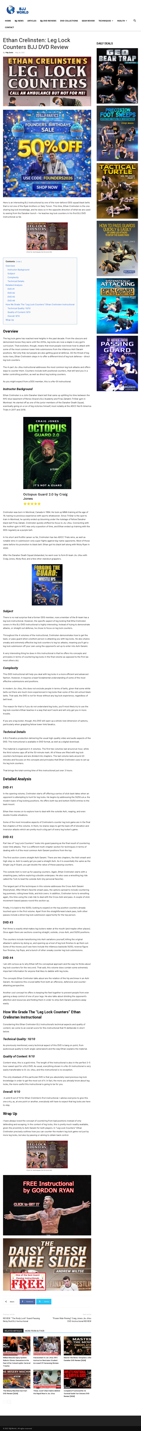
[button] (134, 21)
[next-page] (9, 1401)
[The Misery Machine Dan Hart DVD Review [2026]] (16, 1379)
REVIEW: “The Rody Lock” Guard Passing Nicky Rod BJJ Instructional (21, 1319)
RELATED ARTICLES (13, 1331)
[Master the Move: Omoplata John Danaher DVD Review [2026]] (77, 1346)
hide (18, 262)
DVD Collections (69, 20)
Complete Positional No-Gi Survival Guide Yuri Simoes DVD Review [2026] (76, 1393)
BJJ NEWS (19, 20)
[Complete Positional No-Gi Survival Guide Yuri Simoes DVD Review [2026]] (77, 1379)
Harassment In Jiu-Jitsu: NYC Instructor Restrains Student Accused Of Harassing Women (46, 1360)
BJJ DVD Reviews (48, 20)
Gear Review (88, 20)
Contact (9, 27)
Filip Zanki (9, 52)
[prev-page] (4, 1401)
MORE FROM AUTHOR (34, 1331)
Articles (31, 20)
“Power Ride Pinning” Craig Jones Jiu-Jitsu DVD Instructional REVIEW (72, 1319)
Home (8, 20)
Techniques (105, 20)
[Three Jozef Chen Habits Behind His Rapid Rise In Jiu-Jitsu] (47, 1379)
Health (121, 20)
